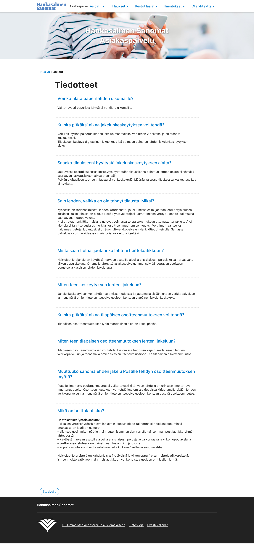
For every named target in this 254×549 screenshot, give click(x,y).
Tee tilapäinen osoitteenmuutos (169, 354)
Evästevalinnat (157, 525)
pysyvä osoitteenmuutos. (177, 393)
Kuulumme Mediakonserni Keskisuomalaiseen (93, 525)
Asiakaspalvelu (127, 35)
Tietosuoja (136, 525)
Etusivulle (49, 491)
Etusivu (45, 72)
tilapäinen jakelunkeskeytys (155, 297)
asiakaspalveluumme (128, 263)
